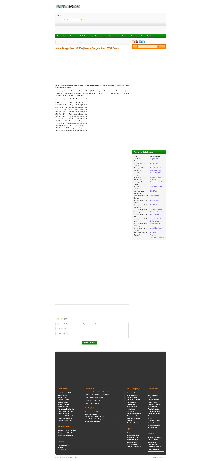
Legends (93, 36)
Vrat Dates (149, 36)
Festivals (73, 36)
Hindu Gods (82, 36)
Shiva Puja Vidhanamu (92, 403)
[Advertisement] (124, 17)
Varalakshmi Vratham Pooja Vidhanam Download (99, 392)
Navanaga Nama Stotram (93, 400)
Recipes (125, 36)
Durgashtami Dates (67, 42)
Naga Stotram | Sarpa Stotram (94, 397)
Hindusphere (63, 457)
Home (59, 15)
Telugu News (162, 457)
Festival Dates (61, 36)
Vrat (142, 36)
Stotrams (133, 36)
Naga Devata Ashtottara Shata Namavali (97, 394)
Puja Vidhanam (114, 36)
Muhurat (102, 36)
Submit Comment (89, 342)
